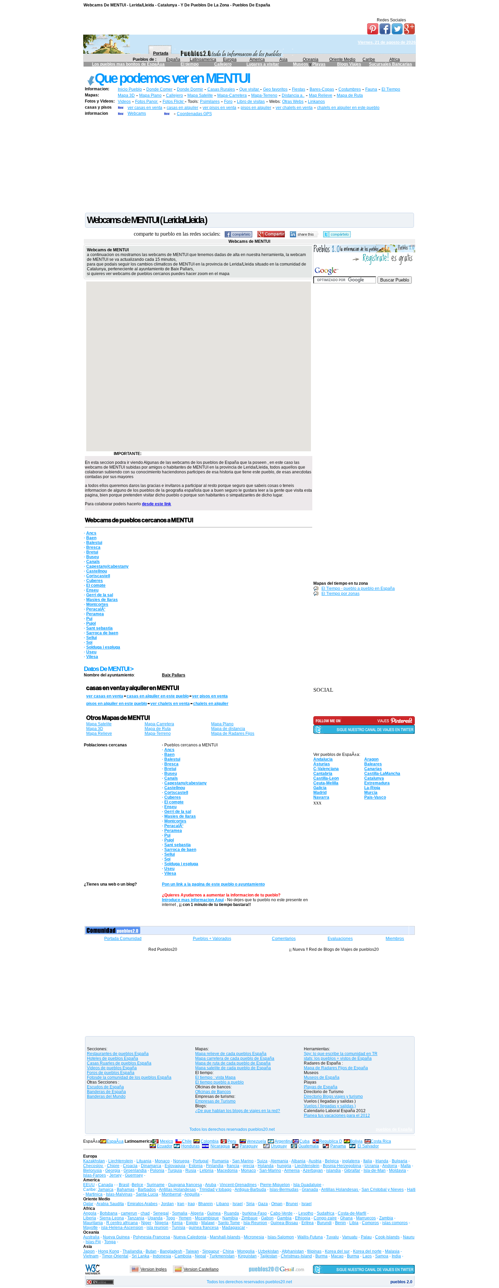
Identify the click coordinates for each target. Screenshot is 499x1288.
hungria (284, 1165)
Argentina (284, 1141)
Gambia (284, 1218)
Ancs (91, 533)
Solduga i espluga (103, 647)
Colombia (210, 1141)
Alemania (279, 1161)
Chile (187, 1141)
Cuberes (94, 580)
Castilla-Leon (326, 778)
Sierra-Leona (111, 1218)
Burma (321, 1256)
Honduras (190, 1146)
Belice (137, 1184)
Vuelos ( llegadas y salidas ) (330, 1106)
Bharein (205, 1203)
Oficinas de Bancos (213, 1091)
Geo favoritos (275, 89)
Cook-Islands (387, 1237)
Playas (319, 64)
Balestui (94, 542)
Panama (338, 1146)
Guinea (214, 1213)
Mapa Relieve (99, 733)
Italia (367, 1161)
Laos (367, 1256)
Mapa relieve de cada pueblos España (230, 1053)
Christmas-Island (296, 1256)
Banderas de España (106, 1091)
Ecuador (164, 1146)
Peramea (95, 614)
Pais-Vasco (375, 797)
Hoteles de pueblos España (112, 1058)
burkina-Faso (254, 1213)
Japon (89, 1251)
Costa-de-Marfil (352, 1213)
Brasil (124, 1184)
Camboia (182, 1256)
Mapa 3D (126, 95)
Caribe (369, 59)
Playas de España (320, 1087)
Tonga (110, 1241)
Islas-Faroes (94, 1175)
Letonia (207, 1170)
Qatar (88, 1203)
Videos (124, 101)
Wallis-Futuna (310, 1237)
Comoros (370, 1222)
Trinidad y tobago (215, 1189)
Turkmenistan (222, 1256)
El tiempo (190, 64)
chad (145, 1213)
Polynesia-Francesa (151, 1237)
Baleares (373, 764)
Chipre (113, 1165)
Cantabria (322, 773)
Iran (180, 1203)
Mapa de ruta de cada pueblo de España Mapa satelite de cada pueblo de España (233, 1065)
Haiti (411, 1189)
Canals (93, 561)
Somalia (179, 1213)
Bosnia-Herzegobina (342, 1165)
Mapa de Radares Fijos (232, 733)
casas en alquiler (182, 107)
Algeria (197, 1213)
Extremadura (377, 783)
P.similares (210, 101)
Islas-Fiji (93, 1241)
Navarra (321, 797)
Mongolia (246, 1251)
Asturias (321, 764)
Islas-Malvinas (119, 1194)
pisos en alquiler (256, 107)
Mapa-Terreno (264, 95)
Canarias (373, 768)
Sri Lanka (140, 1256)
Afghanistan (293, 1251)
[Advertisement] (249, 164)
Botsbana (108, 1213)
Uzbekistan (268, 1251)
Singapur (210, 1251)
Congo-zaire (325, 1218)
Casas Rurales (221, 89)
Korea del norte (367, 1251)
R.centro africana (122, 1222)
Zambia (386, 1218)
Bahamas (125, 1189)
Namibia (230, 1218)
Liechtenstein (120, 1161)
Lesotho (305, 1213)
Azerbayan (313, 1170)
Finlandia (214, 1165)
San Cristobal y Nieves (383, 1189)
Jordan (167, 1203)
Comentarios (284, 938)
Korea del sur (337, 1251)
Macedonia (227, 1170)
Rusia (190, 1170)
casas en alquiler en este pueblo (158, 696)
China (228, 1251)
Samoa (381, 1256)
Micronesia (254, 1237)
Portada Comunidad (123, 938)
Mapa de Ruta (350, 95)
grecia (248, 1165)
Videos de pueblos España (112, 1068)
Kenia (177, 1222)
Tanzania (135, 1218)
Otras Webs (292, 101)
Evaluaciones (340, 938)
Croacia (130, 1165)
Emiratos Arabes (142, 1203)
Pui (89, 618)
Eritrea (307, 1222)
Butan (151, 1251)
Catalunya (374, 778)
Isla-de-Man (375, 1170)
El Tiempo (391, 89)
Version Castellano (201, 1269)
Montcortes (97, 604)
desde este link (156, 504)
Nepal (200, 1256)
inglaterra (351, 1161)
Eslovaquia (175, 1165)
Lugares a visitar (262, 64)
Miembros (395, 938)
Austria (315, 1161)
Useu (91, 652)
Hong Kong (108, 1251)
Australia (91, 1237)
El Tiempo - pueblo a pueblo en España (358, 588)
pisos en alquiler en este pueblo (116, 703)
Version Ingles (154, 1269)
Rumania (220, 1161)
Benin (340, 1222)
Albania (298, 1161)
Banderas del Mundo (106, 1096)
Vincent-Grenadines (238, 1184)
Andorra (389, 1165)
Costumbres (349, 89)
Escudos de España (105, 1087)
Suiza (262, 1161)
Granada (310, 1189)
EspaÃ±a (115, 1141)
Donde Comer (159, 89)
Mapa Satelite (200, 95)
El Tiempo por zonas (340, 593)
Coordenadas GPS (194, 113)
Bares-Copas (322, 89)
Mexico (166, 1141)
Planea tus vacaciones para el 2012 (337, 1115)
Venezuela (256, 1141)
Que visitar (249, 89)
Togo (170, 1218)
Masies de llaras (102, 599)
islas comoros (395, 1222)
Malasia (392, 1251)
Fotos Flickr (174, 101)
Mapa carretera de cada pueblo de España (234, 1058)
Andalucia (323, 759)
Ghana (346, 1218)
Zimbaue (249, 1218)
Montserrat (171, 1194)
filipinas (314, 1251)
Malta (406, 1165)
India (396, 1256)
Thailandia (133, 1251)
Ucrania (372, 1165)
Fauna (371, 89)
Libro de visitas (251, 101)
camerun (129, 1213)
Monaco (162, 1161)
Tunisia (178, 1227)
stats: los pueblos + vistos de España (338, 1058)
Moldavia (397, 1170)
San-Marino (270, 1170)
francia (233, 1165)
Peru (231, 1141)
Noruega (181, 1161)
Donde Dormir (190, 89)
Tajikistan (268, 1256)
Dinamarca (151, 1165)
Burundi (324, 1222)
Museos (301, 64)
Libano (222, 1203)
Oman (276, 1203)
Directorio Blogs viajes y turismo (333, 1096)
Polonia (157, 1170)
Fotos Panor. (146, 101)
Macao (337, 1256)
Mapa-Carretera (232, 95)
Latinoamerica (203, 59)
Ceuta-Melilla (325, 783)
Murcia (370, 792)
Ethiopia (302, 1218)
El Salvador (368, 1146)
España (173, 59)
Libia (353, 1222)
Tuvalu (332, 1237)
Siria (250, 1203)
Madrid (320, 792)
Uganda (155, 1218)
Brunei (292, 1203)
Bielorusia (92, 1170)
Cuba (304, 1141)
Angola (89, 1213)
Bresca (93, 547)
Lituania (143, 1161)
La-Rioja (372, 787)
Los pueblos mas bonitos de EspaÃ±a (128, 64)
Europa (230, 59)
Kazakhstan (94, 1161)
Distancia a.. (293, 95)
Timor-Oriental (115, 1256)
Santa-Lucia (147, 1194)
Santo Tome (229, 1222)
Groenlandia (135, 1170)
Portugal (200, 1161)
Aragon (371, 759)
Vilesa (92, 656)
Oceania (310, 59)
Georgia (112, 1170)
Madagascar (233, 1227)
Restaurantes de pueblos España (118, 1053)
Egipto (192, 1222)
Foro (228, 101)
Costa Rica (381, 1141)
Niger (146, 1222)
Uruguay (279, 1146)
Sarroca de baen (102, 633)
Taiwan (192, 1251)
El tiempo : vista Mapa (215, 1077)
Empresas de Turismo (215, 1101)
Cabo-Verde (281, 1213)
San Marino (243, 1161)
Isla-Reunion (255, 1222)
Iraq (191, 1203)
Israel (238, 1203)
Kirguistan (247, 1256)
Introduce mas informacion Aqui (193, 899)
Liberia (89, 1218)
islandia (333, 1170)
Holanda (266, 1165)
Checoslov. (93, 1165)
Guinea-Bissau (284, 1222)
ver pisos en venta (219, 107)
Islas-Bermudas (284, 1189)
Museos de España (321, 1077)
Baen (91, 538)
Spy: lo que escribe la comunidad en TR (340, 1053)
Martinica (94, 1194)
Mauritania (93, 1222)
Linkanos (316, 101)
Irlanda (381, 1161)
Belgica (332, 1161)
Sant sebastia (99, 628)
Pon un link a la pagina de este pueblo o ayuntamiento (213, 884)
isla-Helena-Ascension (122, 1227)
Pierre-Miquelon (275, 1184)
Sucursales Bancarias (390, 64)
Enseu (92, 590)
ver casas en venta (145, 107)
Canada (105, 1184)
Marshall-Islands (225, 1237)
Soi (89, 642)
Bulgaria (399, 1161)
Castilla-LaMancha (382, 773)
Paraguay (249, 1146)
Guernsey (134, 1175)
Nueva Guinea (116, 1237)
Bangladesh (171, 1251)
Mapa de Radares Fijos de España (336, 1068)
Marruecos (366, 1218)
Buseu (92, 557)
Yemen (185, 1218)
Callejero (223, 64)
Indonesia (162, 1256)
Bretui (92, 552)
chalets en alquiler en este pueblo (348, 107)
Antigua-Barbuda (250, 1189)
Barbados (147, 1189)
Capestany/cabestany (107, 566)
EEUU (89, 1184)
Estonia (196, 1165)
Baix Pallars (173, 675)
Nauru (408, 1237)
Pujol (91, 623)
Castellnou (96, 571)
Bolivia (356, 1141)
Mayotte (90, 1227)
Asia (283, 59)
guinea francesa (204, 1227)
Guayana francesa (185, 1184)
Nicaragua (220, 1146)
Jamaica (105, 1189)
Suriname (156, 1184)
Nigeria (161, 1222)
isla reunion (157, 1227)
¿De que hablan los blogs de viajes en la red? (237, 1110)
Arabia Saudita (110, 1203)
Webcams (137, 113)
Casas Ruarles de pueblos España (119, 1063)
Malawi (208, 1222)
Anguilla (192, 1194)
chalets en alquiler (210, 703)
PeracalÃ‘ (95, 609)
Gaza (263, 1203)
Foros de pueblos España (110, 1072)
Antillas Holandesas (177, 1189)
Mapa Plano (150, 95)
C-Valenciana (326, 768)
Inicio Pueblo (130, 89)
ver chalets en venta (294, 107)
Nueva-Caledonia (189, 1237)
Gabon (267, 1218)
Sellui (91, 637)
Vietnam (90, 1256)
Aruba (210, 1184)
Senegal (161, 1213)
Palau (366, 1237)
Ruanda (231, 1213)
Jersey (115, 1175)
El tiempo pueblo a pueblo (219, 1082)
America (257, 59)
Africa (394, 59)
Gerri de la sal (99, 595)
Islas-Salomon (280, 1237)
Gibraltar (352, 1170)
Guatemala (308, 1146)
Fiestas (298, 89)
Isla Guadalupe (307, 1184)
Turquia (175, 1170)
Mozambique (207, 1218)
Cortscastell (98, 576)
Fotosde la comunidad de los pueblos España (129, 1077)
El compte (96, 585)
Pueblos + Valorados (212, 938)
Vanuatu (349, 1237)
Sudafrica (325, 1213)
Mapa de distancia (228, 728)
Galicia (320, 787)
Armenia (292, 1170)
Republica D (330, 1141)
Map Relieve (320, 95)
